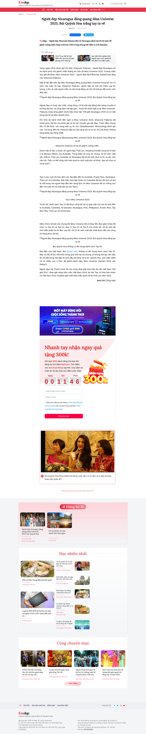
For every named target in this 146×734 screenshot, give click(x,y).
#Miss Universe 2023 (76, 491)
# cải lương (115, 679)
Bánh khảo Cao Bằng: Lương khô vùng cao (63, 592)
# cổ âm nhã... (63, 677)
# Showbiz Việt (26, 539)
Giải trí (21, 14)
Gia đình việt (62, 705)
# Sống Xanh (26, 620)
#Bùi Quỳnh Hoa (88, 491)
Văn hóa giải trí (61, 10)
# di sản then (66, 570)
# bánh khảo (67, 597)
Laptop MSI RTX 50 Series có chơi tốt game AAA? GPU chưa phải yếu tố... (36, 613)
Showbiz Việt (31, 14)
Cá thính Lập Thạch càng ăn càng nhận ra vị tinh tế (64, 606)
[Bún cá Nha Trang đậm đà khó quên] (37, 569)
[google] (99, 3)
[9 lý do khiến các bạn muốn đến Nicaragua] (59, 520)
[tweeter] (96, 3)
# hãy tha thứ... (90, 679)
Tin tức (50, 10)
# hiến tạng (67, 628)
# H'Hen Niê (36, 679)
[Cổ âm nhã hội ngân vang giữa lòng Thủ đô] (59, 658)
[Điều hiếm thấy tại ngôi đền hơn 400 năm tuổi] (82, 580)
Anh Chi (72, 28)
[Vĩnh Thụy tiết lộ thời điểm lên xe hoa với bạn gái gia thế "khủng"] (47, 58)
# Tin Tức (52, 540)
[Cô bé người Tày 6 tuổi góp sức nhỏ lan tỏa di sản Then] (82, 566)
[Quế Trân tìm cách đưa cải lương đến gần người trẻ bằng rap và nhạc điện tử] (113, 658)
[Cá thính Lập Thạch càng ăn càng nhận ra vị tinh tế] (82, 609)
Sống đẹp (74, 10)
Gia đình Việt (95, 10)
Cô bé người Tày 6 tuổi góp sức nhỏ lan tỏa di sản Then (64, 564)
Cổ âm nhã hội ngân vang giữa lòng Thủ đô (59, 671)
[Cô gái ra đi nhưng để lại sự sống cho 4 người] (82, 624)
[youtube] (102, 3)
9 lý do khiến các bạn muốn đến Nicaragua (57, 532)
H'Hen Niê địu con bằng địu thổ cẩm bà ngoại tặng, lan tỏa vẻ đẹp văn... (32, 672)
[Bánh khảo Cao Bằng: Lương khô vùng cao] (82, 593)
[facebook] (93, 3)
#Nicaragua (65, 491)
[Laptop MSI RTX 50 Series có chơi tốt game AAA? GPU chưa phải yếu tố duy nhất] (37, 600)
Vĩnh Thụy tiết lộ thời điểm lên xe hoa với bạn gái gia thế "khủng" (64, 58)
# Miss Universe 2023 (28, 541)
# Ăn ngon (25, 584)
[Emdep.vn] (24, 2)
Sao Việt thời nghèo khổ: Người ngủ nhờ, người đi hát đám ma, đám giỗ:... (101, 58)
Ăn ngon (84, 10)
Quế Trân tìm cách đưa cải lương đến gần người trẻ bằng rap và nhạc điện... (112, 672)
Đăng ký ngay (64, 416)
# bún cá (32, 584)
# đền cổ (65, 583)
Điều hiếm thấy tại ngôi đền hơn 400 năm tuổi (64, 578)
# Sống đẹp (60, 628)
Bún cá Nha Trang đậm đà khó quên (37, 580)
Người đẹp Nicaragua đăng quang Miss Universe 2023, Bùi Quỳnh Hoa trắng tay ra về (32, 532)
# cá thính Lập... (61, 614)
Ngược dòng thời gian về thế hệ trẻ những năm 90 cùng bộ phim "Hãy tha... (86, 672)
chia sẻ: (64, 35)
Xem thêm (73, 683)
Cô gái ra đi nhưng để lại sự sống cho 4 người (64, 622)
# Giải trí (59, 570)
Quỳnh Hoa (71, 251)
